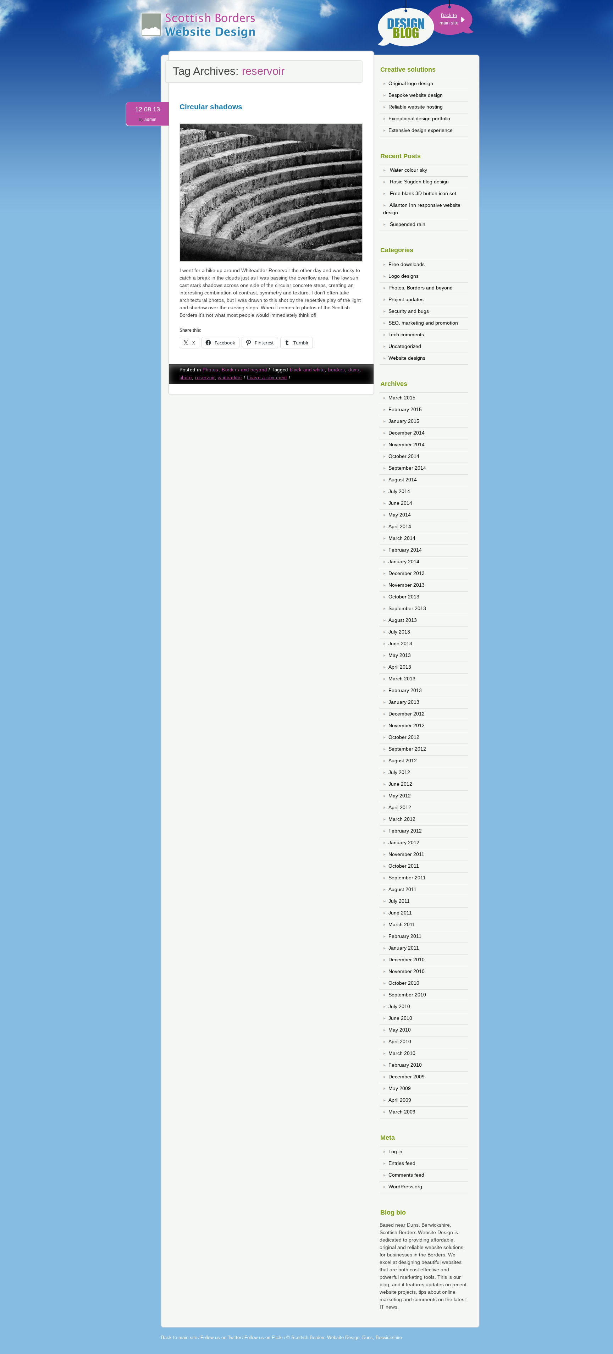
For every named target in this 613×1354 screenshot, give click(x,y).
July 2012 (399, 772)
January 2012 (403, 842)
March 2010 (401, 1053)
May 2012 (399, 795)
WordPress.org (405, 1186)
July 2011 (399, 901)
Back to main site (179, 1337)
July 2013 (399, 632)
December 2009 (406, 1076)
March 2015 (401, 397)
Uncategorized (404, 346)
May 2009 (399, 1088)
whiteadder (230, 377)
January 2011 (403, 948)
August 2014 (402, 479)
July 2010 (399, 1006)
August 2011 (402, 889)
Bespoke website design (415, 95)
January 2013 (403, 702)
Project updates (406, 299)
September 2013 (407, 608)
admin (150, 119)
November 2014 (406, 444)
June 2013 (400, 643)
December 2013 (406, 573)
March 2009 (401, 1112)
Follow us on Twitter (220, 1337)
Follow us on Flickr (263, 1337)
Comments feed (406, 1175)
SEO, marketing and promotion (423, 323)
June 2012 (400, 784)
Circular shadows (211, 107)
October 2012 (403, 737)
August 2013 (402, 620)
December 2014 (406, 433)
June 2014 (400, 503)
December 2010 (406, 959)
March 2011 (401, 924)
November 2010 (406, 971)
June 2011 (400, 913)
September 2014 (407, 468)
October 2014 (403, 456)
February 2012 (405, 831)
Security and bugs (408, 311)
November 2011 (406, 854)
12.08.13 (147, 109)
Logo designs (403, 276)
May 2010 (399, 1030)
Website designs (406, 358)
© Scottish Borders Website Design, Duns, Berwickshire (344, 1337)
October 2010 (403, 983)
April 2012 (399, 807)
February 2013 (405, 690)
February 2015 (405, 409)
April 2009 (399, 1100)
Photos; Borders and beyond (235, 369)
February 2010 (405, 1065)
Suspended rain (407, 224)
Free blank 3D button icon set (423, 193)
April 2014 (399, 526)
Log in (395, 1151)
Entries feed (401, 1163)
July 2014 (399, 491)
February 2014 (405, 550)
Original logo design (410, 83)
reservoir (205, 377)
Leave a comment (267, 377)
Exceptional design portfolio (419, 118)
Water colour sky (408, 170)
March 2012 (401, 819)
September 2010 (407, 994)
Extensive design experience (420, 130)
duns (353, 369)
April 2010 (399, 1041)
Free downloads (406, 264)
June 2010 (400, 1018)
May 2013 (399, 655)
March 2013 (401, 678)
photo (186, 377)
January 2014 (403, 561)
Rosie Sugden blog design (419, 181)
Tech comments (406, 334)
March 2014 (401, 538)
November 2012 (406, 725)
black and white (307, 369)
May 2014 (399, 515)
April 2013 (399, 667)
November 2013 (406, 585)
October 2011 (403, 866)
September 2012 (407, 749)
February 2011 (404, 936)
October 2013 (403, 596)
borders (336, 369)
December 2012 (406, 714)
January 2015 (403, 421)
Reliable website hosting (415, 107)
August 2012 (402, 760)
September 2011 (407, 877)
